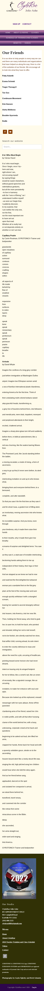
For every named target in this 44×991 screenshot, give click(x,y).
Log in (34, 987)
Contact (5, 950)
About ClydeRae (8, 938)
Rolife (4, 121)
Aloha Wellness (9, 110)
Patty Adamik (8, 76)
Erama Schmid (8, 81)
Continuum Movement (11, 98)
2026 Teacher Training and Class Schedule (18, 942)
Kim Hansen (7, 104)
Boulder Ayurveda (10, 115)
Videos (4, 946)
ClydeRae (22, 9)
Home (4, 934)
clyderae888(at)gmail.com (12, 923)
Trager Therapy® (9, 87)
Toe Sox (5, 93)
